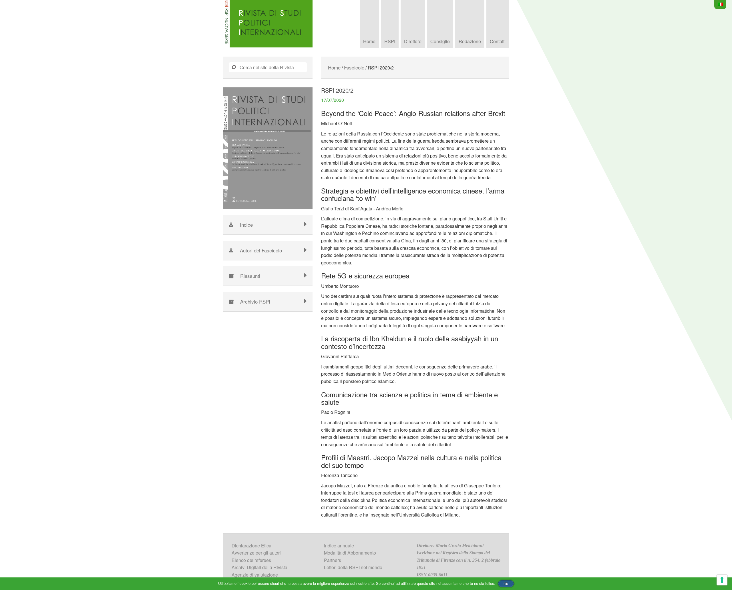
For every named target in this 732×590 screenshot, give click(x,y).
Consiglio (440, 41)
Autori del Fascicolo (261, 250)
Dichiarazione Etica (251, 545)
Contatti (498, 41)
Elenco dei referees (251, 560)
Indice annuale (339, 545)
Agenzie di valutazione (255, 574)
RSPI (389, 41)
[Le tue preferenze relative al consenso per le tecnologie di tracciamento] (722, 580)
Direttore (412, 41)
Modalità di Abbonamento (350, 552)
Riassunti (250, 275)
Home (369, 41)
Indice (246, 224)
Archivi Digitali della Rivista (259, 567)
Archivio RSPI (255, 301)
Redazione (470, 41)
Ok (506, 584)
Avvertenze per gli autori (256, 552)
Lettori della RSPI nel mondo (353, 567)
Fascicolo (354, 67)
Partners (332, 560)
